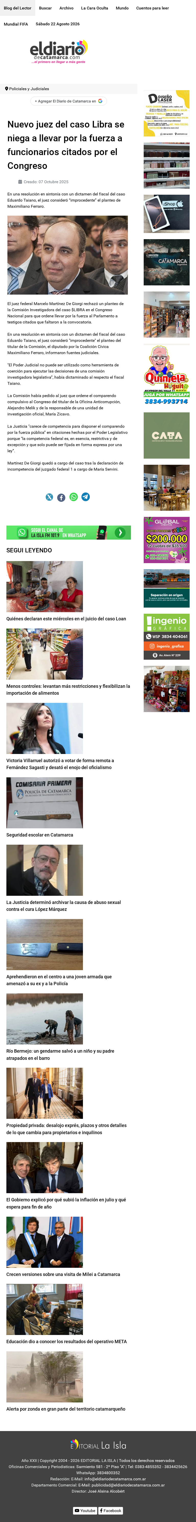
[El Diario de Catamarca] (59, 51)
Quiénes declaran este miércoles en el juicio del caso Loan (66, 618)
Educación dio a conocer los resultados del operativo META (66, 1341)
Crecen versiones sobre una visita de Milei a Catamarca (63, 1274)
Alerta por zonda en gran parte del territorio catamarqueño (65, 1409)
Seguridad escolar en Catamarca (39, 835)
